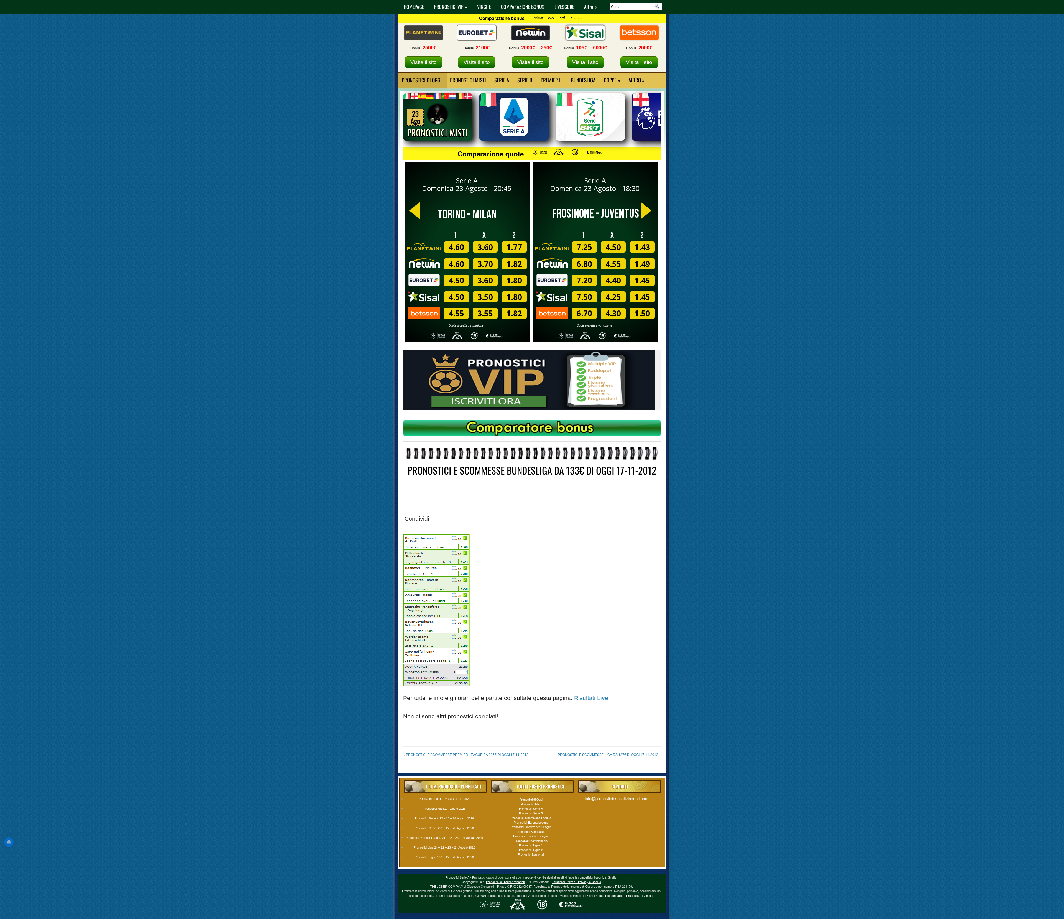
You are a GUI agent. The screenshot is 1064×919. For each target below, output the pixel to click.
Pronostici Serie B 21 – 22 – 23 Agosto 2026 (444, 828)
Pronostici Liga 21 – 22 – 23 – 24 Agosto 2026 (444, 847)
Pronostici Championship (531, 840)
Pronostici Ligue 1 (531, 845)
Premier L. (551, 80)
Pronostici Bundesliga (530, 831)
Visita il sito (423, 62)
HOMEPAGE (414, 6)
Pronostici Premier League (531, 836)
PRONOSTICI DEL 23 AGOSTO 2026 (444, 798)
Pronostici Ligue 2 (531, 849)
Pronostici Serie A (531, 808)
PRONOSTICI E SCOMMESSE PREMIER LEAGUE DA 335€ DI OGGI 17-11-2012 (467, 754)
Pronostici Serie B (531, 813)
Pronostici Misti (468, 80)
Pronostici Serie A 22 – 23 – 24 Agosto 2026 (444, 818)
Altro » (590, 6)
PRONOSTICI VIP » (450, 6)
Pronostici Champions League (531, 817)
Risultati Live (591, 698)
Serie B (524, 80)
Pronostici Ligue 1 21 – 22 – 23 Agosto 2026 (444, 857)
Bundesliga (583, 80)
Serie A (501, 80)
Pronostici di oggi (422, 80)
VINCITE (484, 6)
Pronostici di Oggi (531, 799)
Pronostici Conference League (531, 826)
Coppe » (612, 80)
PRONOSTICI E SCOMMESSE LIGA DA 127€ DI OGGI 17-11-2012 (608, 754)
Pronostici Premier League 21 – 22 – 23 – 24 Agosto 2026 (444, 837)
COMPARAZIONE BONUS (522, 6)
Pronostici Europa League (531, 822)
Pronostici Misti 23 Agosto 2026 (444, 808)
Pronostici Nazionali (531, 854)
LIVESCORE (564, 6)
